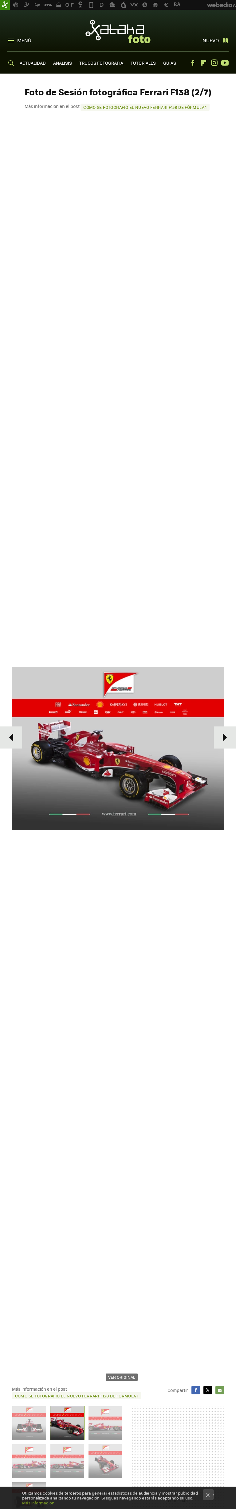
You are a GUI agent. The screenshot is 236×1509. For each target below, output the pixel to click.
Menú (24, 40)
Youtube (225, 63)
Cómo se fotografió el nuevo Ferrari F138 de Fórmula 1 (145, 107)
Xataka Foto (118, 31)
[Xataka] (5, 5)
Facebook (192, 63)
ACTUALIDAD (33, 63)
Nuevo (211, 40)
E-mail (219, 1390)
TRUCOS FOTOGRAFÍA (101, 63)
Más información (38, 1503)
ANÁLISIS (62, 63)
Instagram (214, 63)
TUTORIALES (143, 63)
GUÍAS (169, 63)
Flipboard (203, 63)
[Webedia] (221, 5)
